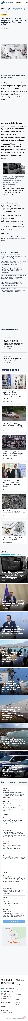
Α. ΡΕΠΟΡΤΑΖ (6, 841)
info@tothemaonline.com (7, 1002)
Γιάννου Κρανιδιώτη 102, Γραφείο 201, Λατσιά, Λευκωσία (7, 993)
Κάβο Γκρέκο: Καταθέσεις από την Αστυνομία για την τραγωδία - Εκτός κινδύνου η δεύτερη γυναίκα (12, 283)
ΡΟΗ (8, 782)
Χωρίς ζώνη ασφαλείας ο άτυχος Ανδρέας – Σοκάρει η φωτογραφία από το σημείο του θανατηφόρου (13, 180)
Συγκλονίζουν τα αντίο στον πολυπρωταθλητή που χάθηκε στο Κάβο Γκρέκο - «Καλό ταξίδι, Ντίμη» (13, 290)
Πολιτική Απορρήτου (6, 1012)
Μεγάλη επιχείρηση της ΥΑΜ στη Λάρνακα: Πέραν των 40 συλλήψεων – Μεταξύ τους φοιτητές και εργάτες (13, 769)
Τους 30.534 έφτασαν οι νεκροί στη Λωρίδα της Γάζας (14, 512)
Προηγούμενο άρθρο (10, 337)
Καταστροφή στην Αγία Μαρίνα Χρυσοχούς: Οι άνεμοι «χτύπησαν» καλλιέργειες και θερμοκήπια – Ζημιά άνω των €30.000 (12, 712)
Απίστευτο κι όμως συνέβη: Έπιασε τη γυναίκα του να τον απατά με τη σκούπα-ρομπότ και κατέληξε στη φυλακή (14, 808)
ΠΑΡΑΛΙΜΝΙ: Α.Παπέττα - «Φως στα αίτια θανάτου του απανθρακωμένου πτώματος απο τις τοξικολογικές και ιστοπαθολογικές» (13, 343)
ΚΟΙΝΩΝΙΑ (5, 788)
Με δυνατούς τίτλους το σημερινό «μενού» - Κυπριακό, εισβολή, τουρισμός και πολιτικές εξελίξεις (12, 394)
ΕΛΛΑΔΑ (18, 1002)
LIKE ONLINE (6, 801)
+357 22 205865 (7, 996)
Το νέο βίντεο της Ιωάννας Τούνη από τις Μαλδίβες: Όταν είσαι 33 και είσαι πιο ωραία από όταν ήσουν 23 (13, 915)
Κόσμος (8, 8)
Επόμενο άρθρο (8, 356)
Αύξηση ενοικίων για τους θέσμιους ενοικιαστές (12, 539)
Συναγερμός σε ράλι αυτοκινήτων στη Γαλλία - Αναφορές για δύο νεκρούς (13, 425)
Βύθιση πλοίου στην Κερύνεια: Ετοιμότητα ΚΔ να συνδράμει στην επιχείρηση (13, 903)
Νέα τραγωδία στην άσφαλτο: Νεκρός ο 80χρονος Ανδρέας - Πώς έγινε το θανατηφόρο (14, 858)
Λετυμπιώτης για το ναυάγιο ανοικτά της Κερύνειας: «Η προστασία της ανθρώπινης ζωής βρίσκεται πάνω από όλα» (13, 629)
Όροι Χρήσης (4, 1010)
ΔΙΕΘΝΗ (18, 1004)
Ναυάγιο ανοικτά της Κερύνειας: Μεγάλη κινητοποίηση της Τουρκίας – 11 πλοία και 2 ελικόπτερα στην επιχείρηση (13, 656)
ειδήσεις (3, 240)
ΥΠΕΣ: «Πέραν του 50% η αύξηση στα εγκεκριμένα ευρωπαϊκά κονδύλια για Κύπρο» (12, 483)
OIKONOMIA (19, 989)
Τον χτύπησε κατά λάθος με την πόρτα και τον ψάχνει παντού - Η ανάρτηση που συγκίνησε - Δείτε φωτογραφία (13, 277)
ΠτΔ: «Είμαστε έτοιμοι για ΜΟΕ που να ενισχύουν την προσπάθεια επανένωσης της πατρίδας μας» (13, 603)
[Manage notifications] (24, 1017)
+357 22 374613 (7, 998)
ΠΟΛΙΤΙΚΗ (5, 814)
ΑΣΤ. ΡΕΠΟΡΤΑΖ (20, 992)
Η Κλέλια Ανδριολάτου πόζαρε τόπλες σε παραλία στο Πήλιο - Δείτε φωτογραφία (14, 891)
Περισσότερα (14, 921)
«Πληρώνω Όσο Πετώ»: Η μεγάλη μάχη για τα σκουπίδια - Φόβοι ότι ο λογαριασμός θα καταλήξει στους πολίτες (13, 262)
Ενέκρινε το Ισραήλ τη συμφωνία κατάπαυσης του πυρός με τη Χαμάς (13, 454)
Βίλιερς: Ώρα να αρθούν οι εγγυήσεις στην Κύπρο (12, 359)
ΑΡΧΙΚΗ (18, 984)
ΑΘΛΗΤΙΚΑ (18, 999)
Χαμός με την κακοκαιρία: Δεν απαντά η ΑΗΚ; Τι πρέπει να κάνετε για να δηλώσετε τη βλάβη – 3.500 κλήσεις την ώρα (13, 256)
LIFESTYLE (5, 886)
